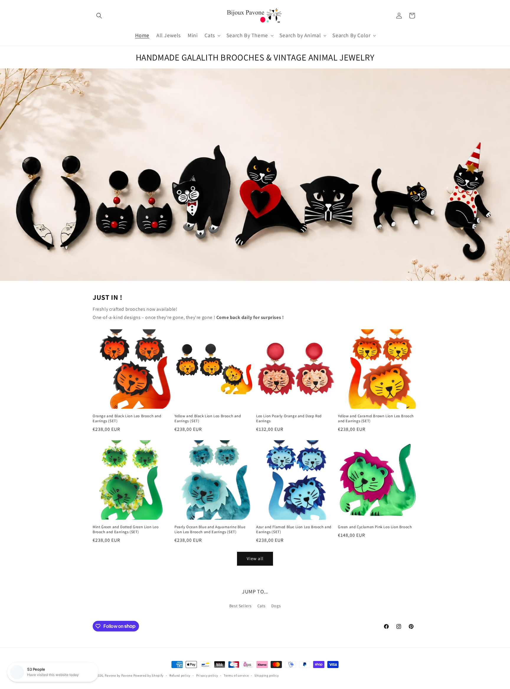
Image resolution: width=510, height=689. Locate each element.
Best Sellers (240, 605)
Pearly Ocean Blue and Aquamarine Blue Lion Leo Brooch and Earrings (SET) (209, 529)
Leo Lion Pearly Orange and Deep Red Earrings (289, 418)
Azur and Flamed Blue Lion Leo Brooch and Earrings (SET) (293, 529)
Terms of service (236, 675)
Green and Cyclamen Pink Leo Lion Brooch (375, 527)
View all (255, 558)
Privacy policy (207, 675)
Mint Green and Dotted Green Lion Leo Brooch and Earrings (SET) (126, 529)
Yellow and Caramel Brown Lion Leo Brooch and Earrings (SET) (376, 418)
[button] (99, 15)
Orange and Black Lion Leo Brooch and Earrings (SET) (127, 418)
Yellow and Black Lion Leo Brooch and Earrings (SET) (207, 418)
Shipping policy (266, 675)
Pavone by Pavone (119, 675)
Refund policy (179, 675)
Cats (261, 605)
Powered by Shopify (148, 675)
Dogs (276, 605)
